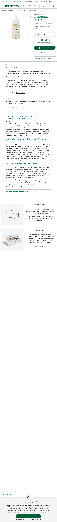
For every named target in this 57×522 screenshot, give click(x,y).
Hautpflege (24, 10)
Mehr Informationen (36, 519)
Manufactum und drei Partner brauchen (19, 505)
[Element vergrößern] (29, 37)
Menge (39, 34)
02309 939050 (37, 218)
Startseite (4, 10)
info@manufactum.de (40, 220)
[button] (30, 15)
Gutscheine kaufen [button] (40, 246)
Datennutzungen (26, 507)
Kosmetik (18, 10)
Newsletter (18, 1)
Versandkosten (51, 43)
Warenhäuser (4, 1)
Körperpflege (11, 10)
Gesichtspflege (32, 10)
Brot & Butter (12, 1)
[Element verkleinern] (27, 37)
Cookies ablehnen (20, 519)
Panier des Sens (20, 93)
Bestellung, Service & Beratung (36, 1)
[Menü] (2, 5)
